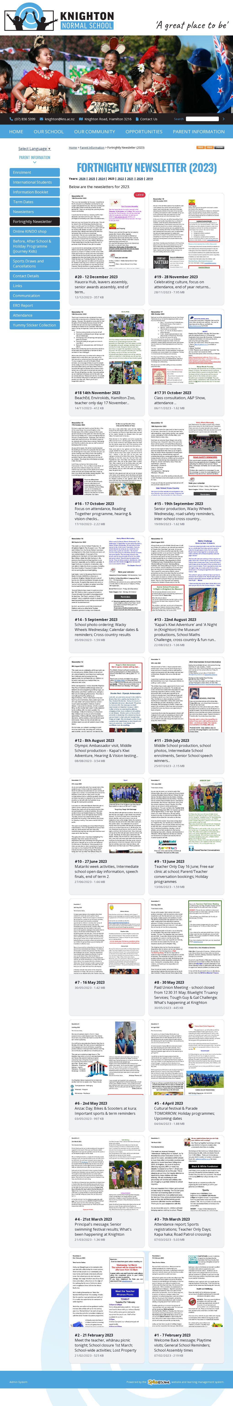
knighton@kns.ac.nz (59, 119)
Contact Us (148, 119)
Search (179, 119)
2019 (149, 178)
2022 (120, 178)
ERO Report (23, 305)
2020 (140, 178)
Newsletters (23, 211)
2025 (92, 178)
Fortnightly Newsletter (32, 221)
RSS (200, 147)
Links (17, 285)
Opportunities (144, 131)
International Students (32, 182)
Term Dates (23, 201)
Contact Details (26, 275)
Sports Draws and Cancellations (28, 264)
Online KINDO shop (30, 231)
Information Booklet (30, 192)
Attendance (22, 315)
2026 (82, 178)
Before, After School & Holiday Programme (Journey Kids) (32, 246)
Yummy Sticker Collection (34, 325)
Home (16, 131)
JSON (219, 147)
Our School (49, 131)
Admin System (18, 1382)
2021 (130, 178)
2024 (101, 178)
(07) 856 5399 (25, 119)
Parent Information (199, 131)
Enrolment (22, 172)
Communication (26, 295)
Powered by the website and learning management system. (175, 1382)
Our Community (94, 131)
